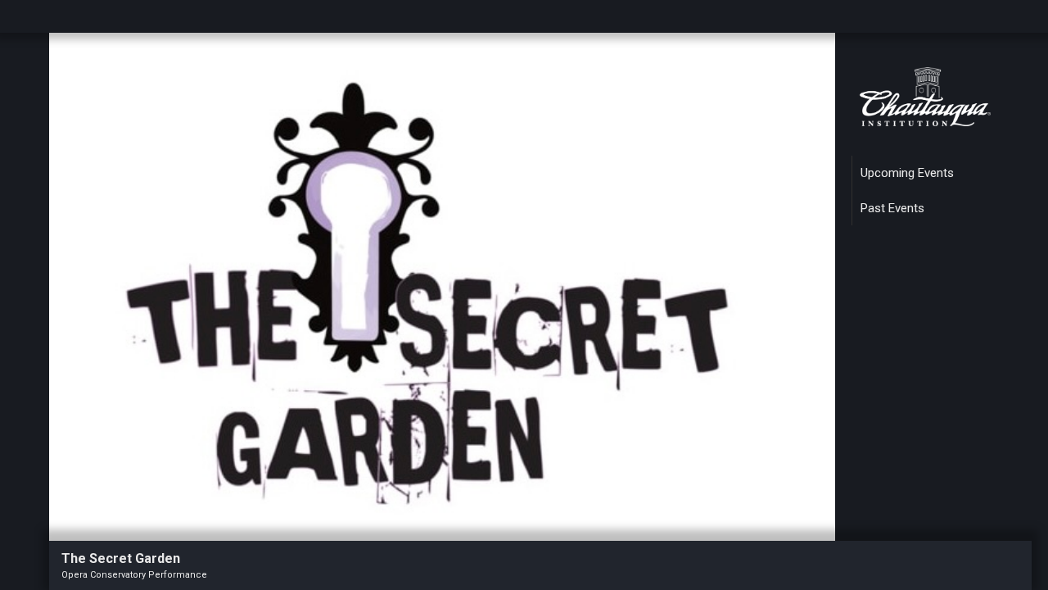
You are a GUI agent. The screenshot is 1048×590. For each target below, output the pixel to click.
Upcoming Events (907, 173)
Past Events (892, 208)
